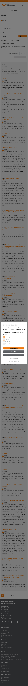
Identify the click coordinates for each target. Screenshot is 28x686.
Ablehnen (13, 351)
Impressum (11, 361)
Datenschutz (16, 361)
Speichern (13, 355)
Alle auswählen (14, 348)
